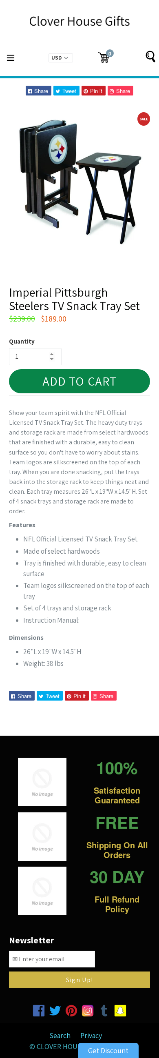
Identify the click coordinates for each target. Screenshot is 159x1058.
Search (60, 1035)
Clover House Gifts (71, 1046)
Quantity (22, 341)
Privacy (91, 1035)
